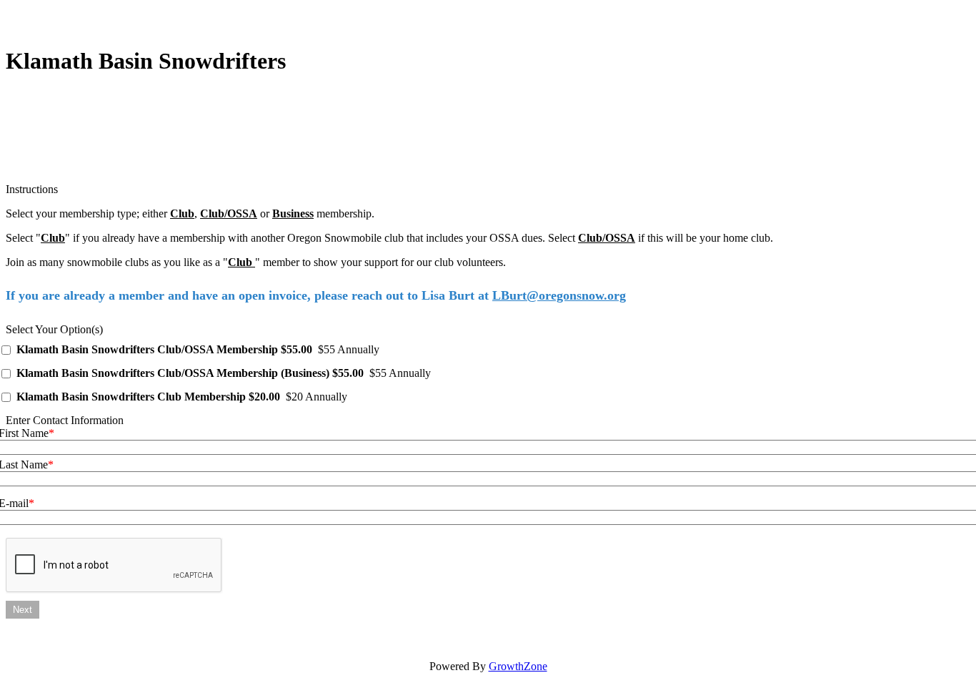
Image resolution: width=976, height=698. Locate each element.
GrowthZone (518, 666)
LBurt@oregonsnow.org (559, 295)
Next (22, 609)
